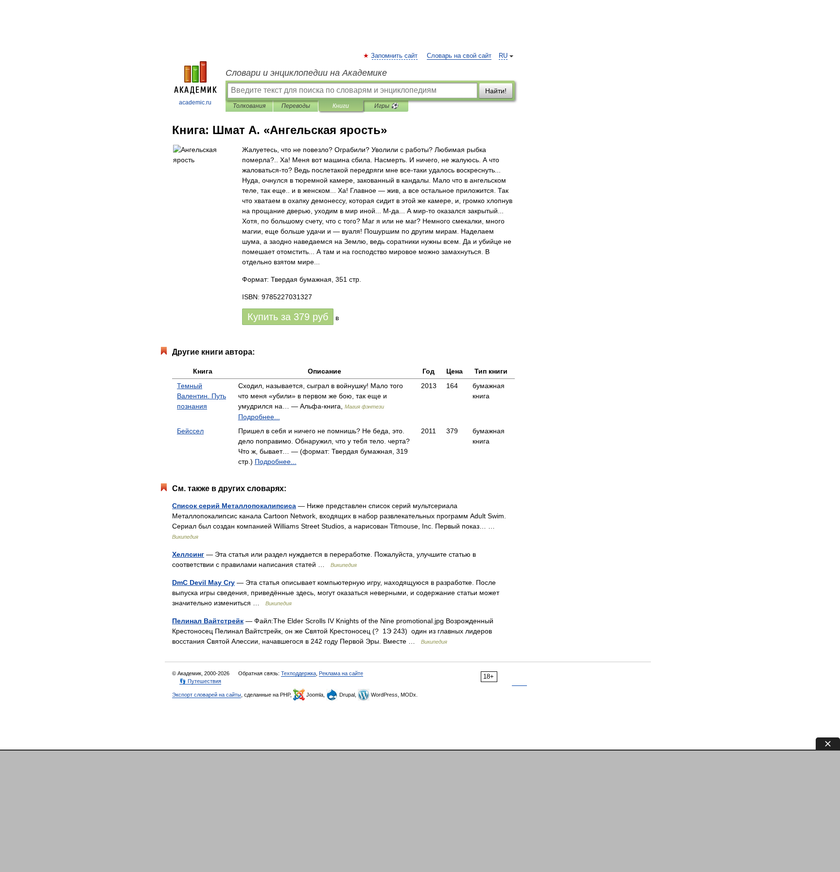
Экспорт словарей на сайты (206, 695)
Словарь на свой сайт (459, 55)
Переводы (295, 106)
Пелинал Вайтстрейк (208, 621)
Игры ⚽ (386, 106)
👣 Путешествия (200, 681)
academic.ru (195, 102)
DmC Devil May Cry (203, 582)
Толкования (249, 106)
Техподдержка (298, 673)
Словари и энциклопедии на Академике (306, 73)
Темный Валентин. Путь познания (201, 396)
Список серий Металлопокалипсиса (234, 506)
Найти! (496, 91)
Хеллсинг (188, 554)
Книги (340, 106)
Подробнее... (259, 417)
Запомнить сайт (395, 55)
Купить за (287, 316)
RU (503, 55)
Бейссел (190, 431)
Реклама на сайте (341, 673)
